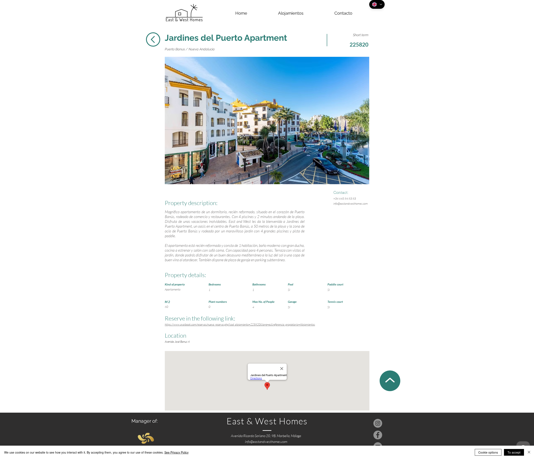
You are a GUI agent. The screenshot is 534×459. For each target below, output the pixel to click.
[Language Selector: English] (377, 4)
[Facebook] (377, 435)
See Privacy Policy (176, 452)
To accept (514, 452)
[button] (267, 120)
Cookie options (488, 452)
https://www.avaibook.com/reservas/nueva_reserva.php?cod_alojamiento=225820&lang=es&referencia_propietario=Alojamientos (240, 324)
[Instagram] (377, 423)
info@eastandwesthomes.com (350, 203)
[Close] (528, 452)
